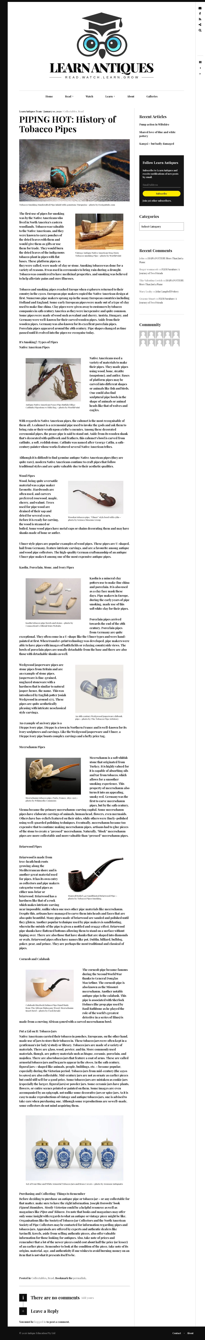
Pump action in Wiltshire (154, 124)
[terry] (176, 342)
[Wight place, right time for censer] (200, 74)
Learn (110, 96)
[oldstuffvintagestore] (159, 334)
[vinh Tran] (159, 342)
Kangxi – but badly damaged (156, 143)
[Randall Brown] (143, 342)
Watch (89, 96)
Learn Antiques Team (30, 111)
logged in (40, 1321)
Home (49, 96)
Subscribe (161, 193)
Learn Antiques (101, 67)
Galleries (152, 96)
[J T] (168, 342)
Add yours (87, 1297)
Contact (176, 1333)
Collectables (70, 111)
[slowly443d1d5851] (151, 342)
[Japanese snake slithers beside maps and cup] (200, 68)
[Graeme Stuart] (168, 334)
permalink (79, 1278)
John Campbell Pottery (167, 291)
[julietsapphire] (176, 334)
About (130, 96)
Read (69, 96)
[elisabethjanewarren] (143, 334)
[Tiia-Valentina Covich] (151, 334)
